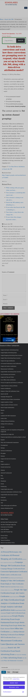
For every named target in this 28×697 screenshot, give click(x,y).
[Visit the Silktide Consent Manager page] (23, 692)
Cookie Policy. (16, 679)
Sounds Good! (14, 683)
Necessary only (14, 687)
